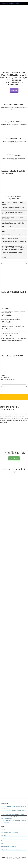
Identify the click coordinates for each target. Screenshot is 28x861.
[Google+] (7, 1)
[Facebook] (4, 1)
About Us (3, 829)
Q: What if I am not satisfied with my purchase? (12, 252)
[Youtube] (9, 1)
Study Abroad (3, 835)
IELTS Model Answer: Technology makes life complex (13, 814)
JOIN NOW (14, 90)
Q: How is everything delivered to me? (10, 238)
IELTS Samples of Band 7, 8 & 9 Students (9, 832)
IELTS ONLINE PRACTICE (10, 3)
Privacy (2, 840)
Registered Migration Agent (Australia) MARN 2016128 (11, 849)
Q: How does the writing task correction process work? (13, 226)
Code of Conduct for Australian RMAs (8, 846)
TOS (2, 843)
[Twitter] (2, 1)
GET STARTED (14, 458)
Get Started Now (8, 347)
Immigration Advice (5, 838)
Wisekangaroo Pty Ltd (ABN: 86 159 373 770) (16, 858)
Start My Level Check (11, 281)
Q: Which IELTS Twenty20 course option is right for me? (14, 234)
